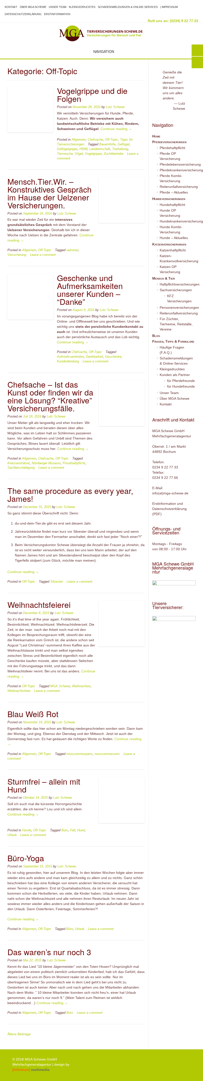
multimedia (31, 1070)
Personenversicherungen (178, 307)
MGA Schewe (60, 686)
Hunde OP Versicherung (170, 213)
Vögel (79, 153)
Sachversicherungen (176, 290)
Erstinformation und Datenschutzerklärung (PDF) (169, 509)
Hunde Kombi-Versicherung (171, 229)
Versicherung (16, 255)
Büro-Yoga (25, 857)
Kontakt (11, 6)
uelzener (72, 250)
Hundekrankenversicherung (178, 221)
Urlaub (12, 835)
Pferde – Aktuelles (174, 192)
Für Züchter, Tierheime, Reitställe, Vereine (176, 324)
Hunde (26, 830)
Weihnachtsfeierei (39, 604)
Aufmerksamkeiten (70, 356)
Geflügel (123, 144)
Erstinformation (57, 14)
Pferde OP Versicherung (170, 156)
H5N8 (83, 149)
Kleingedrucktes (82, 6)
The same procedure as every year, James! (70, 494)
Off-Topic (111, 139)
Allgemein (79, 139)
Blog (156, 336)
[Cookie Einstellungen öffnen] (11, 1075)
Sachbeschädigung (21, 467)
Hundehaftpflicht (172, 205)
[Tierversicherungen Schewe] (101, 33)
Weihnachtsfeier (18, 691)
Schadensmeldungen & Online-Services (128, 6)
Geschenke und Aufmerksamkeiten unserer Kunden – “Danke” (90, 289)
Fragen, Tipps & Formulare (173, 341)
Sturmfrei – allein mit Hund (43, 785)
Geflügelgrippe (67, 149)
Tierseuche (65, 153)
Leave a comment (43, 255)
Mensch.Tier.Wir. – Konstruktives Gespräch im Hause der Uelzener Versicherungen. (49, 193)
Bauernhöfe (107, 144)
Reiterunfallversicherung (178, 187)
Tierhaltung (120, 149)
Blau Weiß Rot (32, 713)
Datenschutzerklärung (23, 14)
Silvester (56, 581)
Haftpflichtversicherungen (178, 284)
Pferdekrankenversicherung (178, 170)
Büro (64, 830)
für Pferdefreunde (181, 381)
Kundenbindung (68, 361)
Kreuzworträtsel (18, 463)
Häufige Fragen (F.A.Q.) (172, 349)
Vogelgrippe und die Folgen (92, 94)
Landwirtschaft (99, 149)
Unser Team (57, 6)
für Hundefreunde (181, 386)
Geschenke (113, 356)
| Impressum (169, 6)
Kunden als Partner (175, 375)
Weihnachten (81, 686)
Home (156, 136)
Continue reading (116, 129)
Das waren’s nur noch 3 (49, 951)
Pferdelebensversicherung (178, 164)
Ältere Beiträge (19, 1034)
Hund (81, 830)
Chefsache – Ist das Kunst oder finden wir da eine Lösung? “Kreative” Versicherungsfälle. (50, 396)
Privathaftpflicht (74, 463)
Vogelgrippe (93, 153)
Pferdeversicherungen (169, 142)
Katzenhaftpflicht (173, 250)
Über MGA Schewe (33, 6)
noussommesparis (79, 754)
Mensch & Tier (163, 278)
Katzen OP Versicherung (170, 269)
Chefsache (95, 139)
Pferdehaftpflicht (172, 148)
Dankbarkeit (94, 356)
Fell (72, 830)
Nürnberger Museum (46, 463)
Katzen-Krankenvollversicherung (178, 258)
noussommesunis (107, 754)
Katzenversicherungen (169, 244)
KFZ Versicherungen (179, 298)
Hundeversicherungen (168, 199)
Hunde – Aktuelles (174, 238)
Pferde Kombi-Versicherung (171, 178)
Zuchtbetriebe (113, 153)
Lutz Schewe (115, 107)
